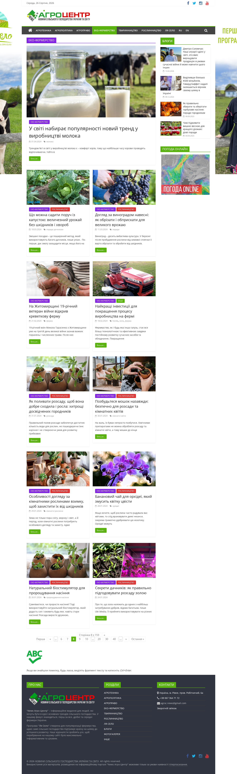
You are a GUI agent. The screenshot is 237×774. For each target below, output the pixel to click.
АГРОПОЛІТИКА (64, 30)
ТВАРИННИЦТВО (128, 30)
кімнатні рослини (54, 511)
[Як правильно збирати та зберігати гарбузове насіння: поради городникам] (170, 103)
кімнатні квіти (119, 415)
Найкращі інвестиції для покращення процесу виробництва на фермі (116, 311)
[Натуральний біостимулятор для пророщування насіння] (58, 545)
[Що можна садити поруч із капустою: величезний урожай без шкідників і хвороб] (58, 172)
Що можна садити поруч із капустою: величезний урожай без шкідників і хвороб (55, 219)
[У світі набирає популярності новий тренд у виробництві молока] (91, 47)
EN (187, 30)
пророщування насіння (57, 597)
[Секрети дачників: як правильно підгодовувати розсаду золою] (124, 545)
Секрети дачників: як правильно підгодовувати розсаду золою (123, 590)
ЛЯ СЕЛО (170, 30)
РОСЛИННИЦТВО (151, 30)
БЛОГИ (167, 41)
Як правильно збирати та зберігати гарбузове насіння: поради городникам (195, 108)
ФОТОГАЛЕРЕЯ (112, 734)
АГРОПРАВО (83, 30)
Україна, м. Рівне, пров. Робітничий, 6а (181, 692)
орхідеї (116, 506)
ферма (49, 320)
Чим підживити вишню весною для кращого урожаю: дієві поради (194, 127)
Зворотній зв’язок (167, 708)
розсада (50, 415)
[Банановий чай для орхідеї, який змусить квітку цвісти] (124, 453)
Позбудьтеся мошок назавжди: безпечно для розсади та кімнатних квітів (121, 406)
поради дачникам (54, 229)
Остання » (137, 639)
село (121, 320)
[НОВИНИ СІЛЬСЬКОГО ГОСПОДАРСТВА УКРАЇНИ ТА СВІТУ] (58, 11)
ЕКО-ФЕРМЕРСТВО (104, 30)
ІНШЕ (120, 300)
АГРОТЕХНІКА (43, 30)
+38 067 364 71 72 (169, 698)
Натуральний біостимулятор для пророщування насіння (57, 590)
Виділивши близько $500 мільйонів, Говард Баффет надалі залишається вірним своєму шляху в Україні (185, 85)
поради (116, 229)
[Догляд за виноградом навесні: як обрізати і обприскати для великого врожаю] (124, 172)
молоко (49, 141)
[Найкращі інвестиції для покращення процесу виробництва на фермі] (124, 263)
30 (106, 639)
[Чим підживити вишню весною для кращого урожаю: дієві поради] (170, 122)
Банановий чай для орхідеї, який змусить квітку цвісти (123, 499)
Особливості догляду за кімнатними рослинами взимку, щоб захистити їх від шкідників (56, 501)
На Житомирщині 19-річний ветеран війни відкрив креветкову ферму (53, 311)
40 (114, 639)
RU (180, 30)
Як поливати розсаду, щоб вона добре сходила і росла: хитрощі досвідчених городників (56, 406)
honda (115, 320)
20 (99, 639)
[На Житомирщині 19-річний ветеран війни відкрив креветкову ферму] (58, 263)
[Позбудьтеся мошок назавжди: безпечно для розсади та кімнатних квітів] (124, 358)
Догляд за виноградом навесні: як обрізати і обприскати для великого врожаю (122, 219)
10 (86, 639)
